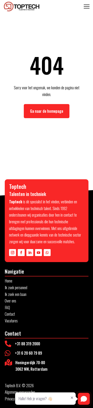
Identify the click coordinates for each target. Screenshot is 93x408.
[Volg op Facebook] (21, 252)
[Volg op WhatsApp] (47, 252)
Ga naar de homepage (46, 111)
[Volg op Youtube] (38, 252)
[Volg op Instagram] (12, 252)
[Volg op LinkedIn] (29, 252)
